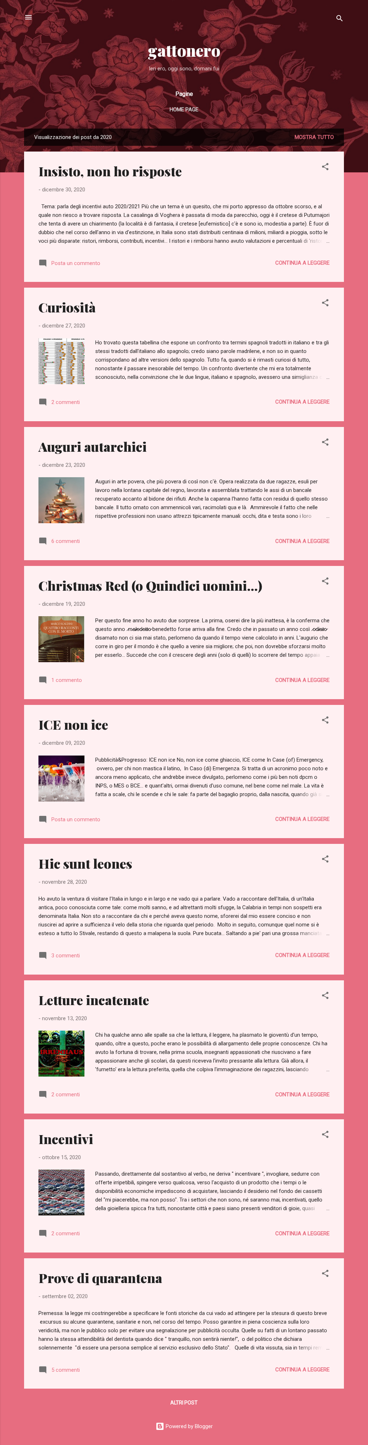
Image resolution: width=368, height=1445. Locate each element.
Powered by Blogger (188, 1426)
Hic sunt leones (85, 863)
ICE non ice (73, 724)
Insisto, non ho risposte (110, 171)
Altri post (184, 1402)
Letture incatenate (93, 999)
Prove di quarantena (100, 1277)
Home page (184, 109)
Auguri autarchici (92, 446)
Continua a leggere (302, 263)
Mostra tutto (314, 137)
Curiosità (67, 307)
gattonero (184, 50)
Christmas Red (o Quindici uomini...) (150, 585)
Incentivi (65, 1138)
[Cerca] (339, 20)
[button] (325, 167)
